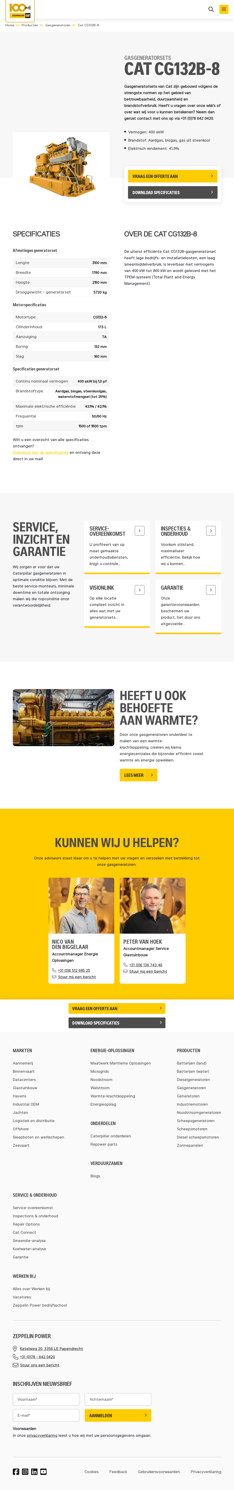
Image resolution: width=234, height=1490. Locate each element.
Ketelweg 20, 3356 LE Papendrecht (51, 1348)
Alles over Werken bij (31, 1288)
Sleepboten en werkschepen (38, 1137)
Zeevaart (21, 1145)
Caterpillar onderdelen (110, 1135)
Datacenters (24, 1079)
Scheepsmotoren (192, 1128)
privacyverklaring (42, 1435)
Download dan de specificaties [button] (41, 452)
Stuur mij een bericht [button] (77, 976)
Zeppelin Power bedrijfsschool (40, 1305)
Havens (19, 1096)
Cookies (91, 1471)
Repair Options (26, 1224)
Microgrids (99, 1071)
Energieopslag (103, 1104)
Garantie (21, 1257)
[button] (211, 10)
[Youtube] (43, 1471)
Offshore (21, 1128)
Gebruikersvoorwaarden (159, 1471)
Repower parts (103, 1144)
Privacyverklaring (206, 1471)
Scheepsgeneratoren (196, 1120)
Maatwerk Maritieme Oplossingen (120, 1063)
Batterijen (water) (193, 1071)
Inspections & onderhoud (35, 1215)
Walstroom (100, 1087)
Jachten (20, 1112)
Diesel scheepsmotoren (198, 1137)
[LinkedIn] (34, 1471)
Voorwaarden (24, 1428)
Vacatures (22, 1297)
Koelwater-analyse (29, 1248)
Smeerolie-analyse (29, 1240)
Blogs (95, 1175)
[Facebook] (16, 1471)
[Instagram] (25, 1471)
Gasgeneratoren (57, 25)
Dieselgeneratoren (193, 1079)
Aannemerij (23, 1063)
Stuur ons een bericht (39, 1365)
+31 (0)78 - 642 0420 (37, 1356)
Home (9, 25)
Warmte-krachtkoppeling (112, 1096)
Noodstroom (101, 1079)
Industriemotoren (192, 1104)
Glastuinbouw (25, 1087)
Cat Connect (24, 1232)
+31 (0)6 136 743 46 (145, 964)
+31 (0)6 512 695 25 (74, 970)
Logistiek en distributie (34, 1120)
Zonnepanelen (190, 1145)
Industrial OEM (26, 1104)
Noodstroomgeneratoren (199, 1112)
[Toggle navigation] (224, 9)
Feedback (118, 1471)
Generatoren (188, 1096)
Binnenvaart (24, 1071)
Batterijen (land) (191, 1063)
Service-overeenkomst (33, 1207)
